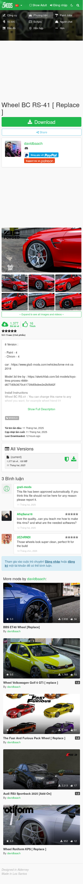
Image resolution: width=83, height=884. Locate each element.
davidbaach (33, 143)
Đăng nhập (52, 561)
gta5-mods (24, 487)
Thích (33, 326)
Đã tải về (14, 326)
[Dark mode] (72, 5)
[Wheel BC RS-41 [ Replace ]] (41, 250)
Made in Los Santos (14, 874)
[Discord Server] (26, 148)
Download (44, 121)
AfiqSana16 (25, 514)
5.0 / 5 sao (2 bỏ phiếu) (14, 335)
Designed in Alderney (15, 870)
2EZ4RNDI (24, 537)
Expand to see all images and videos (41, 314)
